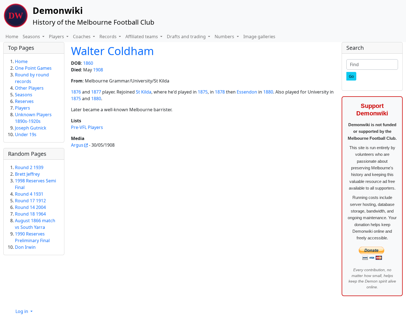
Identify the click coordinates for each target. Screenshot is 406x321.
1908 (98, 70)
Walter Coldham (112, 50)
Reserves (24, 101)
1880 (268, 92)
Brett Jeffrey (27, 174)
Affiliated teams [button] (142, 36)
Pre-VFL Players (87, 127)
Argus (77, 145)
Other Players (29, 88)
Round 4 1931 (29, 194)
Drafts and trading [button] (187, 36)
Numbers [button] (225, 36)
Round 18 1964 (30, 214)
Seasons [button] (32, 36)
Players (22, 108)
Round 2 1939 (29, 167)
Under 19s (25, 134)
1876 (76, 92)
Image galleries (259, 36)
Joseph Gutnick (30, 128)
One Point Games (33, 68)
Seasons (23, 95)
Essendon (247, 92)
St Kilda (143, 92)
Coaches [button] (82, 36)
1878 (220, 92)
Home (12, 36)
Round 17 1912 (30, 201)
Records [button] (108, 36)
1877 (96, 92)
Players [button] (57, 36)
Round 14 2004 (30, 207)
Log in (22, 311)
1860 (88, 63)
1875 (203, 92)
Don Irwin (25, 247)
